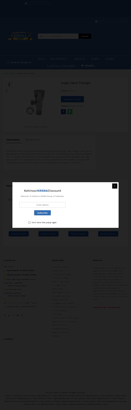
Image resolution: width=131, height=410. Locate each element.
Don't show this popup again (44, 223)
